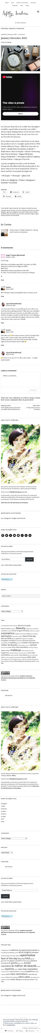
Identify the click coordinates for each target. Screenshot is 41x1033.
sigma (33, 213)
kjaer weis (19, 643)
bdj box (13, 628)
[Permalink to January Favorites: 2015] (20, 71)
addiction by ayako (24, 625)
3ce (11, 625)
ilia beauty (19, 640)
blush (14, 631)
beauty (13, 210)
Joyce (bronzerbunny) (13, 303)
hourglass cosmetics (18, 212)
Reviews (33, 2)
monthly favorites (23, 653)
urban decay (18, 661)
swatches (24, 659)
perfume (27, 213)
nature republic (14, 655)
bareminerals (6, 628)
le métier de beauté (24, 965)
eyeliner (28, 634)
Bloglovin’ (14, 180)
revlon (3, 657)
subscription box (5, 659)
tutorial (6, 661)
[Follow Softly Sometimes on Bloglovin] (7, 580)
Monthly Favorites (16, 28)
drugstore (17, 634)
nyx (29, 655)
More (14, 775)
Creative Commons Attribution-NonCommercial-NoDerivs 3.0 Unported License (18, 678)
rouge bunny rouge (14, 657)
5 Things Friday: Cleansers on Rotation (33, 407)
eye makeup (34, 634)
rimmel (7, 657)
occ (31, 655)
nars (29, 653)
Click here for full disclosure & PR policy (14, 502)
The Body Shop (34, 659)
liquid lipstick (4, 647)
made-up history (33, 647)
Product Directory (22, 2)
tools (2, 661)
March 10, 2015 (10, 354)
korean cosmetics (29, 643)
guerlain (18, 638)
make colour (28, 212)
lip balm (28, 645)
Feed (2, 819)
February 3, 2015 (12, 34)
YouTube (4, 183)
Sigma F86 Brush (26, 154)
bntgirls (20, 631)
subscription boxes (16, 659)
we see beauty (15, 215)
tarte (28, 659)
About (7, 2)
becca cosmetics (8, 952)
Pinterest (3, 814)
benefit (10, 631)
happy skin (25, 638)
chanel (31, 631)
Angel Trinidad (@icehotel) (15, 255)
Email (2, 821)
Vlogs (27, 5)
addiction (15, 625)
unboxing (10, 661)
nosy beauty (23, 655)
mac (13, 647)
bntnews (26, 631)
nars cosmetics (11, 213)
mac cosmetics (22, 647)
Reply (2, 280)
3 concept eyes (5, 625)
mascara (30, 650)
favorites (36, 210)
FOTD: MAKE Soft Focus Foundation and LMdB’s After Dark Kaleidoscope (10, 407)
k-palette (12, 643)
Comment (33, 390)
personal (35, 655)
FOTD (21, 5)
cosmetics (19, 210)
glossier (9, 212)
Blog (12, 2)
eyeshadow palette (17, 636)
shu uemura (23, 657)
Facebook (13, 183)
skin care (31, 657)
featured (4, 638)
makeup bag (24, 650)
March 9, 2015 (9, 289)
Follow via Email (7, 546)
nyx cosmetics (20, 213)
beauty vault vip (29, 628)
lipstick (33, 645)
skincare (7, 215)
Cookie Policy (11, 1025)
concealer (36, 631)
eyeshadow (6, 636)
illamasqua (25, 640)
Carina (9, 42)
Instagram (30, 180)
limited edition (21, 645)
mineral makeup (14, 653)
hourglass (31, 638)
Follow (29, 559)
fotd (9, 638)
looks (9, 647)
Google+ (3, 816)
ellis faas (30, 210)
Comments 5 (22, 34)
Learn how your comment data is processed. (20, 399)
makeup (15, 650)
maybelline (5, 653)
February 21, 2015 (10, 305)
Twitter (22, 180)
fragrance (4, 212)
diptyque (24, 210)
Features (15, 5)
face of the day (29, 636)
